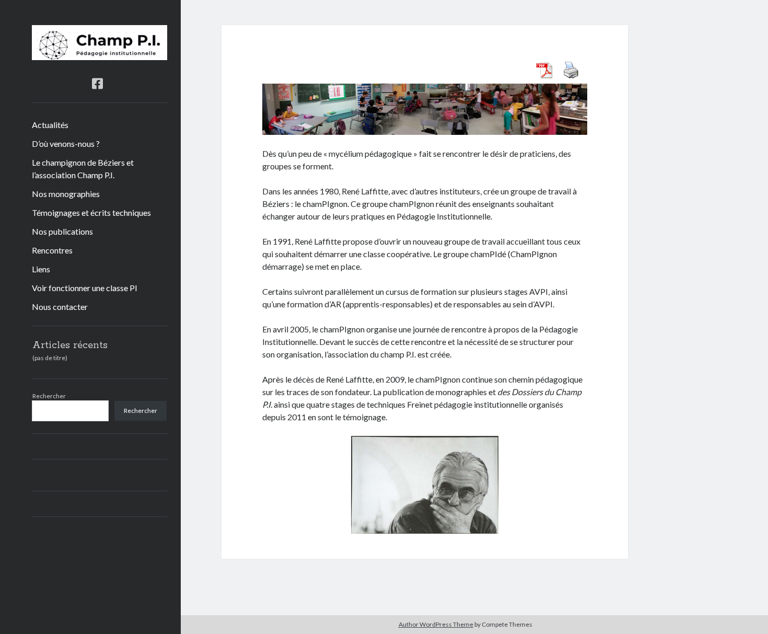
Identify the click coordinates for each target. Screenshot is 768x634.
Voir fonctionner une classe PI (84, 288)
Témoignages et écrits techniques (91, 212)
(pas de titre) (49, 358)
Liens (41, 269)
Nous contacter (60, 307)
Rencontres (52, 250)
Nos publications (62, 231)
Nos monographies (66, 194)
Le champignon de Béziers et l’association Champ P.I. (83, 168)
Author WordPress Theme (436, 624)
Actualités (50, 125)
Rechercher (49, 396)
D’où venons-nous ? (66, 143)
